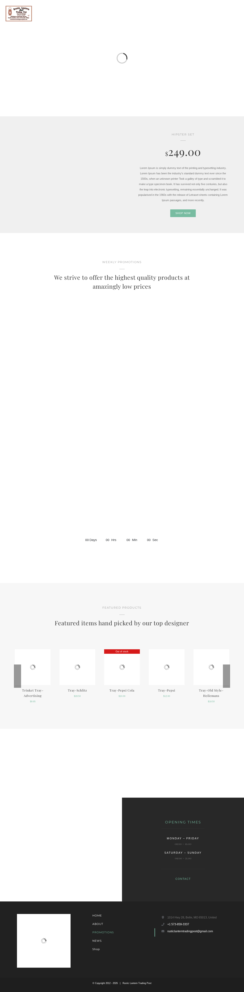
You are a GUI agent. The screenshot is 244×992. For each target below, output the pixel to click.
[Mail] (171, 946)
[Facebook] (162, 946)
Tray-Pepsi (166, 690)
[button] (233, 13)
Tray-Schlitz (77, 690)
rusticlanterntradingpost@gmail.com (190, 931)
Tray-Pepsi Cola (121, 690)
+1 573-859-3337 (178, 924)
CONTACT (183, 878)
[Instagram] (166, 946)
